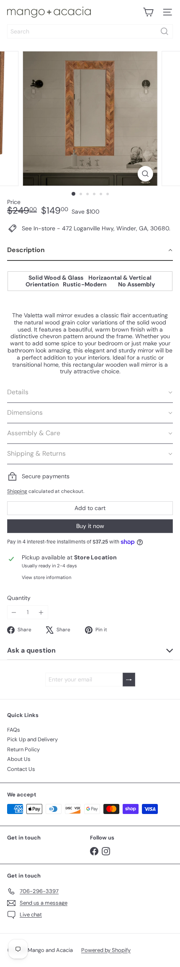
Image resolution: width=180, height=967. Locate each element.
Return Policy (23, 749)
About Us (19, 759)
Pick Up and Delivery (32, 739)
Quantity (19, 598)
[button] (90, 250)
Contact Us (21, 769)
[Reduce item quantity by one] (14, 612)
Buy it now (90, 526)
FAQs (13, 729)
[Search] (164, 31)
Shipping (17, 491)
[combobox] (90, 31)
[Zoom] (145, 173)
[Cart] (148, 12)
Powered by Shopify (106, 950)
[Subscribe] (129, 679)
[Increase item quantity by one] (41, 612)
